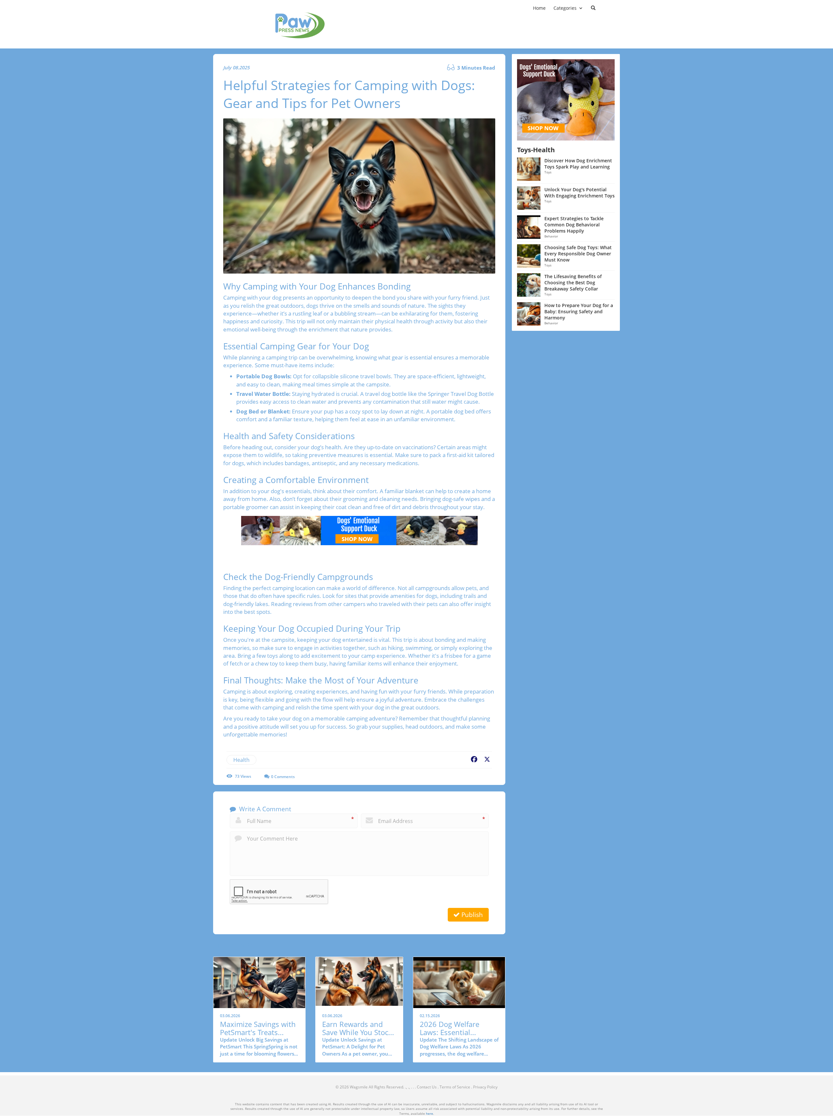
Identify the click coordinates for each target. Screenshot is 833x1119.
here (429, 1113)
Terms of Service (455, 1087)
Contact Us (427, 1087)
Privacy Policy (485, 1087)
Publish (471, 914)
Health (241, 759)
